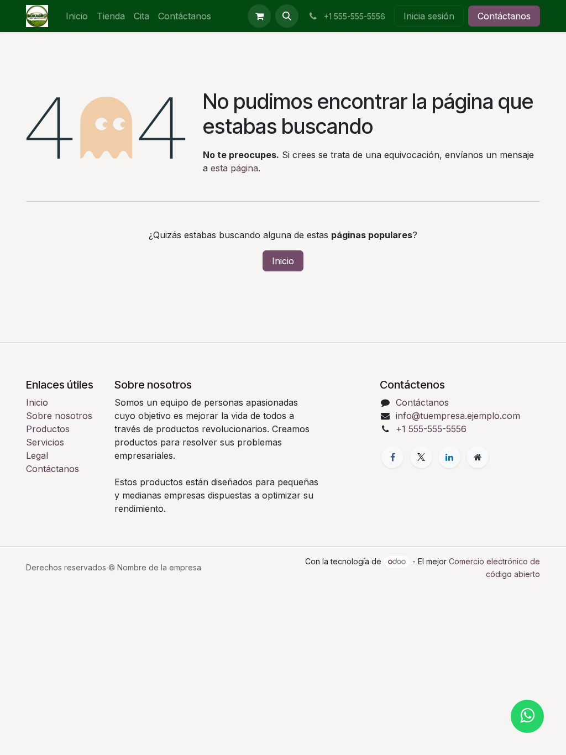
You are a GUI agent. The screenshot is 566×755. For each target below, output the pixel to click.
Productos (48, 428)
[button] (286, 16)
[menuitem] (76, 16)
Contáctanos (504, 16)
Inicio (283, 260)
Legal (37, 455)
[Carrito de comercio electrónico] (259, 16)
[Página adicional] (478, 457)
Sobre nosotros (59, 415)
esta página (234, 168)
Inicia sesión (428, 16)
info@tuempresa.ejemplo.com (458, 415)
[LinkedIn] (449, 457)
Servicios (45, 442)
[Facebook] (392, 457)
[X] (421, 457)
